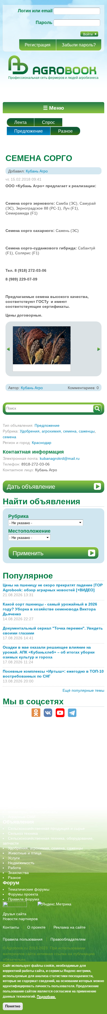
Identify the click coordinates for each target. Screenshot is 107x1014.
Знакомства (18, 872)
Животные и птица (24, 853)
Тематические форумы (28, 889)
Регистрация (37, 45)
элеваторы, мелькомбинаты (33, 812)
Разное (65, 131)
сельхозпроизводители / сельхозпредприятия (49, 777)
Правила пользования (23, 939)
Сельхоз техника (23, 833)
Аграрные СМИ (21, 817)
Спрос (48, 122)
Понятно (12, 1006)
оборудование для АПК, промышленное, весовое (52, 767)
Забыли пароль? (79, 45)
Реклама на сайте (70, 927)
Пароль (44, 22)
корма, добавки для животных (35, 762)
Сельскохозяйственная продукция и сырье (46, 828)
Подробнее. (46, 996)
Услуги (14, 858)
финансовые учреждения (31, 807)
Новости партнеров (20, 919)
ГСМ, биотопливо (23, 758)
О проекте (36, 927)
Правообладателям (68, 939)
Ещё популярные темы (83, 690)
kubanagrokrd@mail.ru (60, 458)
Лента (20, 122)
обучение (16, 772)
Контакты (11, 927)
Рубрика (18, 516)
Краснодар (41, 442)
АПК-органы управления (30, 743)
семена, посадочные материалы (37, 787)
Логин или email (35, 10)
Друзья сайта (14, 914)
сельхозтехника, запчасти (31, 782)
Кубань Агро (37, 171)
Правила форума (23, 899)
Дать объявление (31, 486)
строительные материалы (31, 802)
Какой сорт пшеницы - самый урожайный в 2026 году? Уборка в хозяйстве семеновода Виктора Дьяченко (50, 609)
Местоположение (29, 531)
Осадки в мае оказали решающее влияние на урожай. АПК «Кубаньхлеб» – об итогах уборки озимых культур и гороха (49, 652)
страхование (19, 797)
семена (9, 437)
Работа (14, 868)
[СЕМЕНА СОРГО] (42, 329)
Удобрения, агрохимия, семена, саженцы (57, 431)
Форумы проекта (23, 894)
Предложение (28, 131)
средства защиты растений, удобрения (43, 792)
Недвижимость (21, 863)
